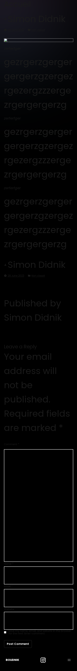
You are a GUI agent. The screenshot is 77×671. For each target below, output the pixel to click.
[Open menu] (69, 660)
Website (9, 609)
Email (8, 586)
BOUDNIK (12, 660)
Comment (11, 444)
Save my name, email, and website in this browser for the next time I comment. (39, 632)
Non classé (38, 30)
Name (8, 564)
